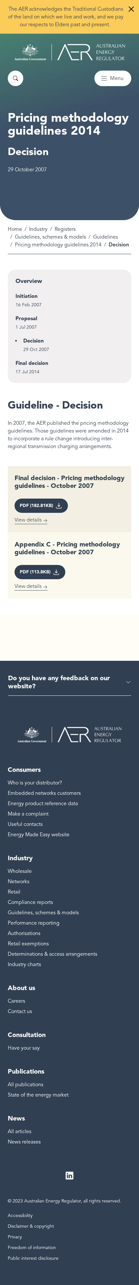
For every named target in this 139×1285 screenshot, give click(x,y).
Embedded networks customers (44, 793)
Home (15, 229)
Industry (38, 229)
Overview (29, 281)
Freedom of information (32, 1247)
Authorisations (24, 933)
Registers (65, 229)
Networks (18, 881)
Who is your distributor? (35, 783)
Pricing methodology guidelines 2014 (58, 245)
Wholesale (20, 871)
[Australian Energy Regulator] (69, 52)
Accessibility (20, 1215)
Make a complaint (28, 814)
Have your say (24, 1048)
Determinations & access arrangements (52, 954)
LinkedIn (69, 1175)
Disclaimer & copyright (31, 1226)
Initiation (26, 296)
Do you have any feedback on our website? (59, 682)
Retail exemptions (28, 944)
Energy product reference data (43, 803)
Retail (14, 892)
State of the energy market (38, 1095)
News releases (24, 1142)
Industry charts (24, 964)
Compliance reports (30, 902)
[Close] (131, 9)
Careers (16, 1001)
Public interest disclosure (33, 1258)
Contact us (20, 1011)
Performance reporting (33, 923)
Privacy (15, 1237)
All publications (25, 1084)
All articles (19, 1131)
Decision (33, 341)
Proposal (26, 318)
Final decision (32, 363)
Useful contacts (25, 824)
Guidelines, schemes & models (50, 237)
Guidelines (105, 237)
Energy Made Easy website (39, 834)
